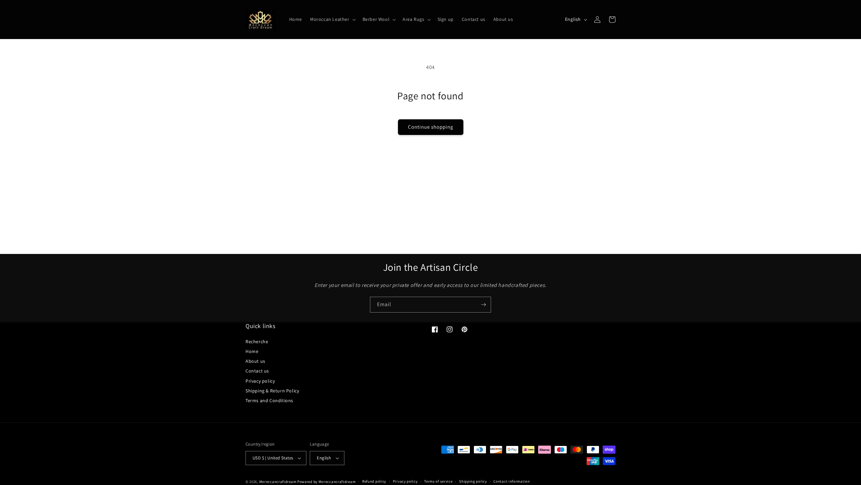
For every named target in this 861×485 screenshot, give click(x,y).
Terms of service (438, 481)
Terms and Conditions (269, 400)
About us (255, 361)
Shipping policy (473, 481)
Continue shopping (430, 127)
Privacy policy (260, 381)
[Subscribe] (483, 305)
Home (252, 351)
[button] (332, 19)
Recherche (257, 341)
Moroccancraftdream (278, 481)
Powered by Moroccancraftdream (326, 481)
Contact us (257, 371)
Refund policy (374, 481)
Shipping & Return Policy (272, 391)
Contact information (511, 481)
